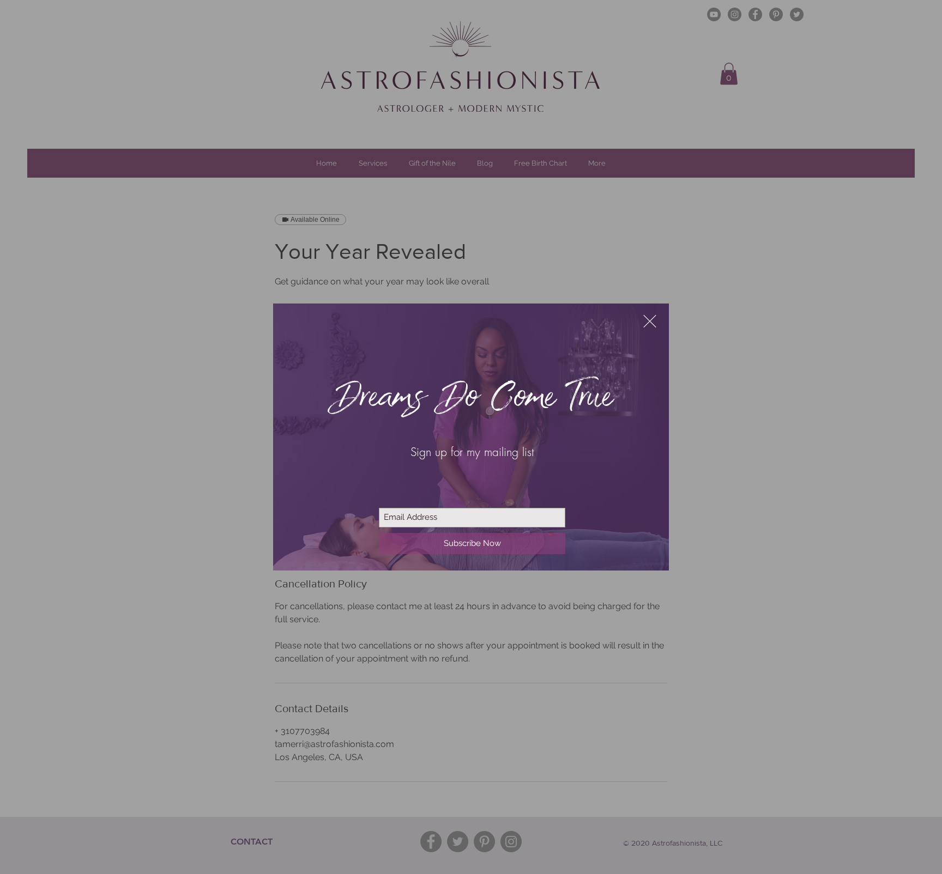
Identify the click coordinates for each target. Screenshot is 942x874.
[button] (649, 321)
